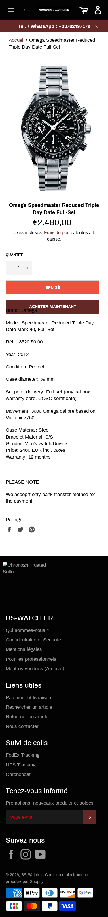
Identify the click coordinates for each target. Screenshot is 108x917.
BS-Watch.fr (32, 875)
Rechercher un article (29, 707)
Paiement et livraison (28, 697)
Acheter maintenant (52, 307)
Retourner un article (27, 716)
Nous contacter (22, 726)
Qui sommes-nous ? (27, 630)
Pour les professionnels (31, 659)
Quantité (14, 255)
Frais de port (57, 232)
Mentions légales (24, 649)
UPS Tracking (20, 765)
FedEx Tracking (22, 755)
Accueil (16, 40)
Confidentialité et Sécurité (33, 640)
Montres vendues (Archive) (35, 668)
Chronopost (18, 774)
